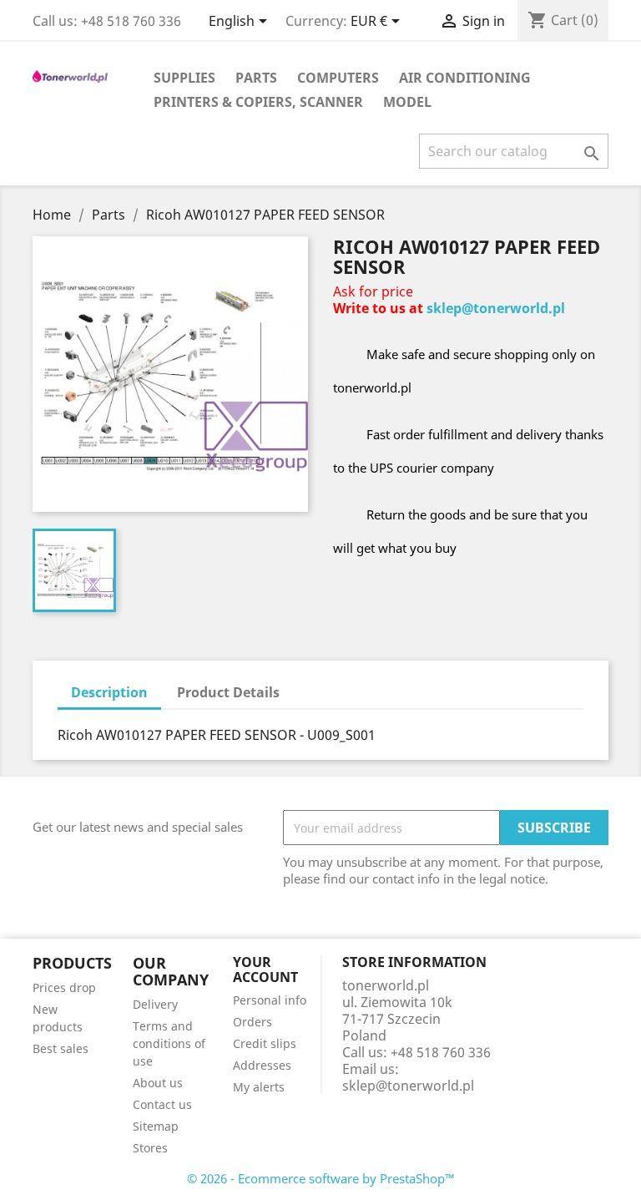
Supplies (184, 77)
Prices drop (64, 987)
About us (158, 1083)
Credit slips (264, 1043)
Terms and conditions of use (169, 1043)
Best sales (60, 1048)
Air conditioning (465, 77)
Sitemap (156, 1126)
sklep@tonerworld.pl (495, 308)
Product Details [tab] (228, 692)
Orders (252, 1022)
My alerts (259, 1087)
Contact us (162, 1104)
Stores (150, 1148)
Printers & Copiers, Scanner (258, 102)
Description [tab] (109, 692)
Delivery (155, 1004)
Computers (338, 77)
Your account (265, 969)
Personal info (269, 1000)
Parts (256, 77)
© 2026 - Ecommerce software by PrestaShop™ (321, 1178)
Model (407, 102)
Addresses (262, 1065)
